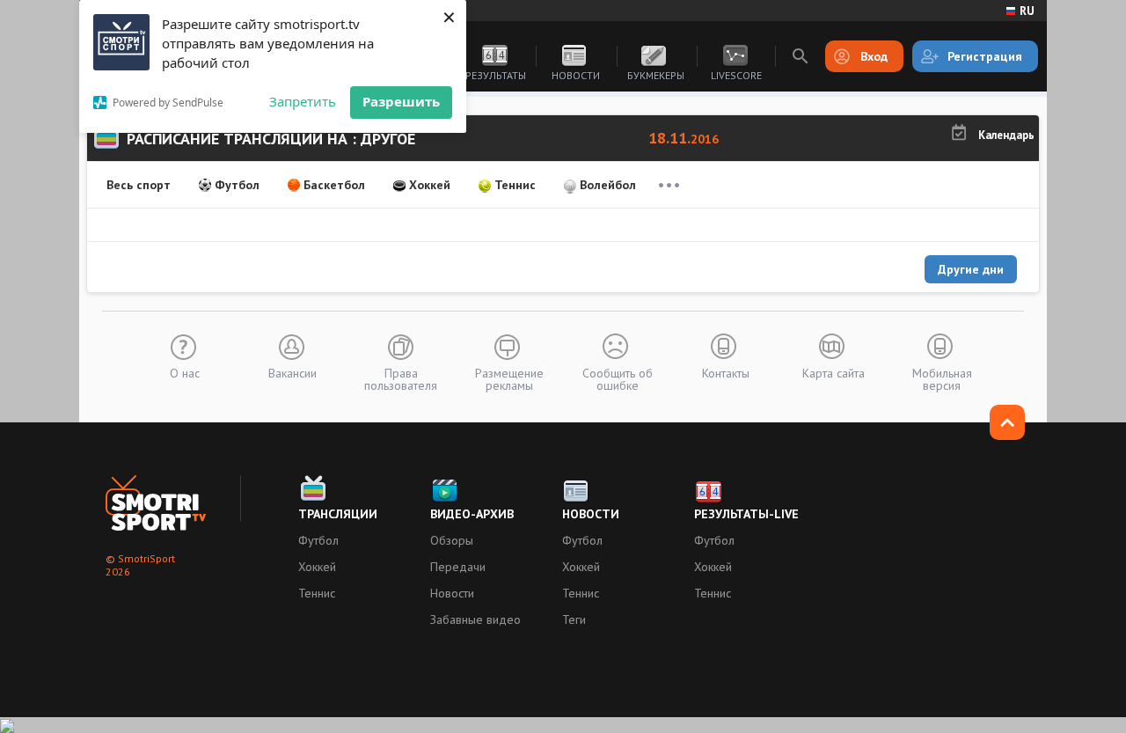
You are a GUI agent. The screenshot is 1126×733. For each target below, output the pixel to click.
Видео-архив (472, 514)
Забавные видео (475, 619)
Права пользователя (400, 378)
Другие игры (669, 185)
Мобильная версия (942, 378)
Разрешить (401, 101)
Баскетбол (334, 185)
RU (1027, 10)
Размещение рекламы (509, 378)
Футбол (237, 185)
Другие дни (971, 269)
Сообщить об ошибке (617, 378)
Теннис (515, 185)
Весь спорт (138, 185)
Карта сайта (833, 372)
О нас (185, 372)
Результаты (495, 75)
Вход (874, 56)
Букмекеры (655, 75)
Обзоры (451, 540)
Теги (574, 619)
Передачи (458, 567)
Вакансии (292, 372)
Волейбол (608, 185)
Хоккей (429, 185)
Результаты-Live (746, 514)
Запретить (302, 101)
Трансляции (337, 514)
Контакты (725, 372)
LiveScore (736, 75)
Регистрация (984, 56)
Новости (576, 75)
